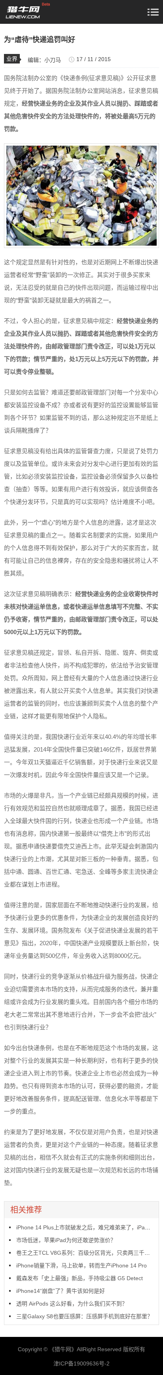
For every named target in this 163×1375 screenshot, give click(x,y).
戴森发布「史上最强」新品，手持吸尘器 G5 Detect (79, 1278)
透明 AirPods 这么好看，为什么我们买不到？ (71, 1303)
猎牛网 (63, 1349)
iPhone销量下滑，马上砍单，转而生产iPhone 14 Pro (81, 1265)
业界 (11, 59)
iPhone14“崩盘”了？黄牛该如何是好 (60, 1291)
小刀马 (52, 60)
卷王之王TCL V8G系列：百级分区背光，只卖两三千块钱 (85, 1253)
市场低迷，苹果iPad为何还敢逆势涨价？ (66, 1240)
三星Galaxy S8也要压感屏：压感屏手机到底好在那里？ (84, 1316)
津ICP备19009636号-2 (81, 1363)
